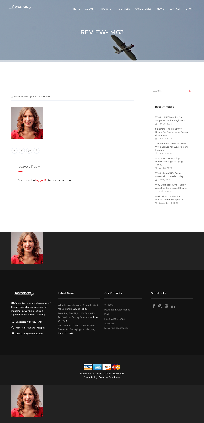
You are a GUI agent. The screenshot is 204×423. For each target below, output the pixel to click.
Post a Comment (41, 97)
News (160, 8)
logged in (41, 180)
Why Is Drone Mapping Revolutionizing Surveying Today (169, 161)
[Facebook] (22, 151)
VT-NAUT (109, 305)
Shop (189, 8)
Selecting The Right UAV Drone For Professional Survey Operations (171, 132)
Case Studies (143, 8)
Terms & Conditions (109, 377)
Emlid (107, 314)
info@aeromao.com (33, 333)
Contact (175, 8)
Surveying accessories (116, 328)
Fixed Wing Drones (114, 319)
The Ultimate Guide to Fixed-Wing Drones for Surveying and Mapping (172, 146)
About (89, 8)
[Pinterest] (36, 151)
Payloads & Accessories (117, 309)
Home (76, 8)
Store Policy (90, 377)
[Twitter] (14, 151)
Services (124, 8)
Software (109, 323)
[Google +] (29, 151)
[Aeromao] (20, 10)
